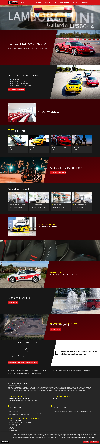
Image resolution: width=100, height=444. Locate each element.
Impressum (94, 437)
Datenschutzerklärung (82, 437)
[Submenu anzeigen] (51, 2)
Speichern (86, 441)
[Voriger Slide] (9, 112)
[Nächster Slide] (35, 112)
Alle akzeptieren (94, 441)
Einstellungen (5, 441)
